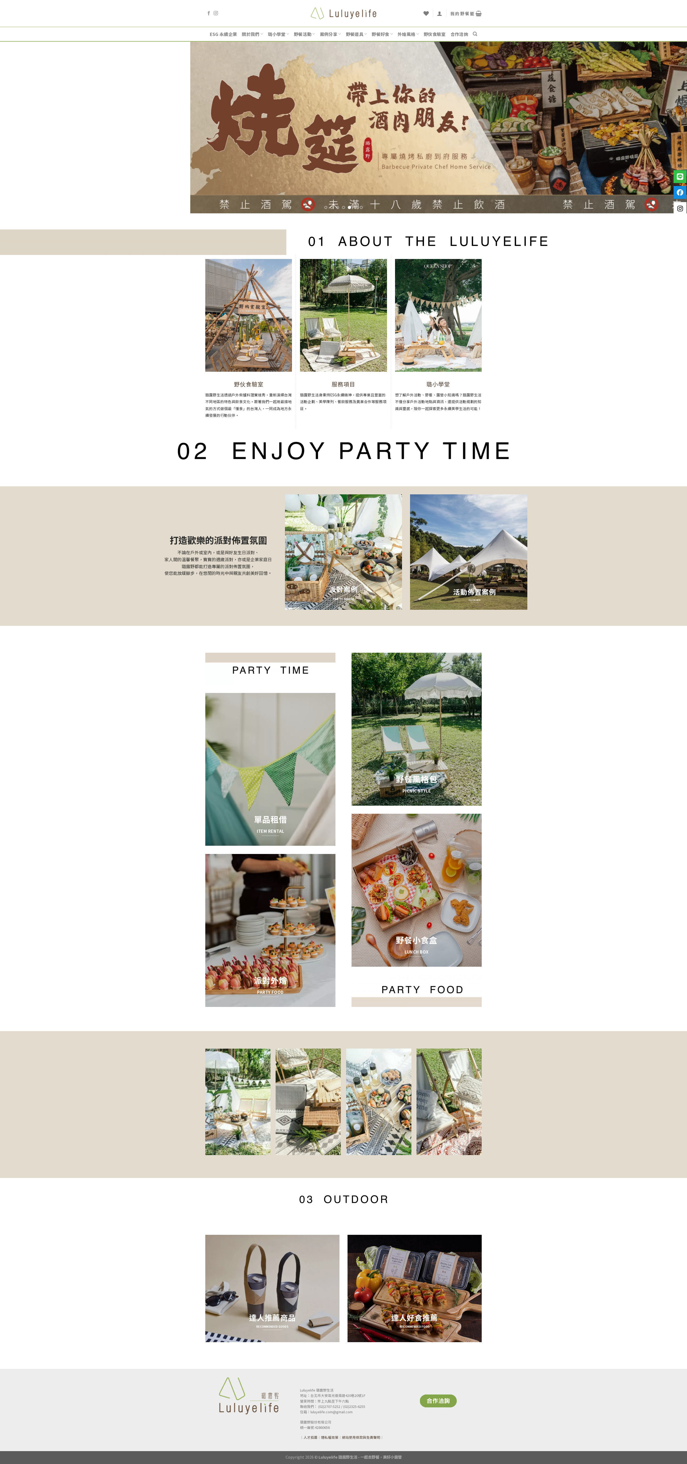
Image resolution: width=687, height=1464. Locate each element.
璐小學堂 (276, 34)
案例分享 (328, 34)
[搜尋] (475, 34)
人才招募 (310, 1437)
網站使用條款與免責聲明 (361, 1437)
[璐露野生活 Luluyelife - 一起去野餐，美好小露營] (344, 13)
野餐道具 (354, 34)
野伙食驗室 (435, 34)
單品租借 (270, 819)
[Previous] (20, 127)
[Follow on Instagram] (216, 13)
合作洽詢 (459, 34)
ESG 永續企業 (223, 34)
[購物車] (466, 13)
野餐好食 (380, 34)
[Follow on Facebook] (209, 13)
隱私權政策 (329, 1437)
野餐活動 (302, 34)
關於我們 (250, 34)
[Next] (666, 127)
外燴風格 (406, 34)
